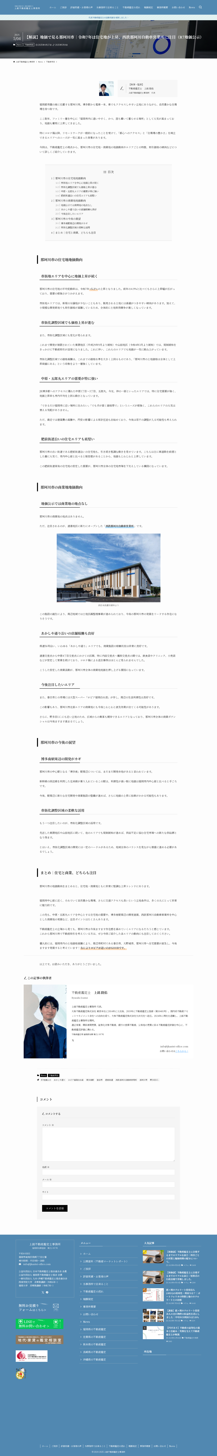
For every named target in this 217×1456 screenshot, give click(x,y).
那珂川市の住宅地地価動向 (70, 178)
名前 (45, 1167)
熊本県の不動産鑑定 (94, 1344)
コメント (48, 1125)
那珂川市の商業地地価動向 (70, 200)
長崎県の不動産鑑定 (94, 1352)
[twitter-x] (42, 1292)
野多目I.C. (154, 1079)
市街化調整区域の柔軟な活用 (75, 227)
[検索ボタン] (200, 7)
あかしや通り (59, 1079)
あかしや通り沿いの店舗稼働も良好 (79, 209)
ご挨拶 (87, 1269)
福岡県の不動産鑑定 (94, 1329)
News (19, 44)
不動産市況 (29, 44)
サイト (45, 1192)
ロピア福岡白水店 (75, 1079)
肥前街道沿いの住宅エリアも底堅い (79, 195)
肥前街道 (109, 1079)
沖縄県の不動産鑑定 (94, 1359)
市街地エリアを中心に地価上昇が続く (80, 182)
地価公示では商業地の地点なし (76, 205)
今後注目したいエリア (72, 213)
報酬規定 (88, 1299)
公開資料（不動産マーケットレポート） (106, 1261)
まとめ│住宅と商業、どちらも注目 (75, 232)
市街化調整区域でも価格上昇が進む (79, 187)
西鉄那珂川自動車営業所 (126, 1079)
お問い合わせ (90, 1314)
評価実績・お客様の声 (95, 1276)
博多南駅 (90, 1079)
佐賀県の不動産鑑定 (94, 1337)
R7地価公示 (46, 1079)
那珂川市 (143, 1079)
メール (47, 1179)
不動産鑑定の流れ (93, 1291)
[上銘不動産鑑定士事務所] (27, 7)
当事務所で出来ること (95, 1284)
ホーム (87, 1254)
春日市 (99, 1079)
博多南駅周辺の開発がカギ (74, 223)
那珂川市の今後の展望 (68, 219)
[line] (47, 1292)
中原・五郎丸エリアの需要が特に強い (80, 191)
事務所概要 (89, 1306)
